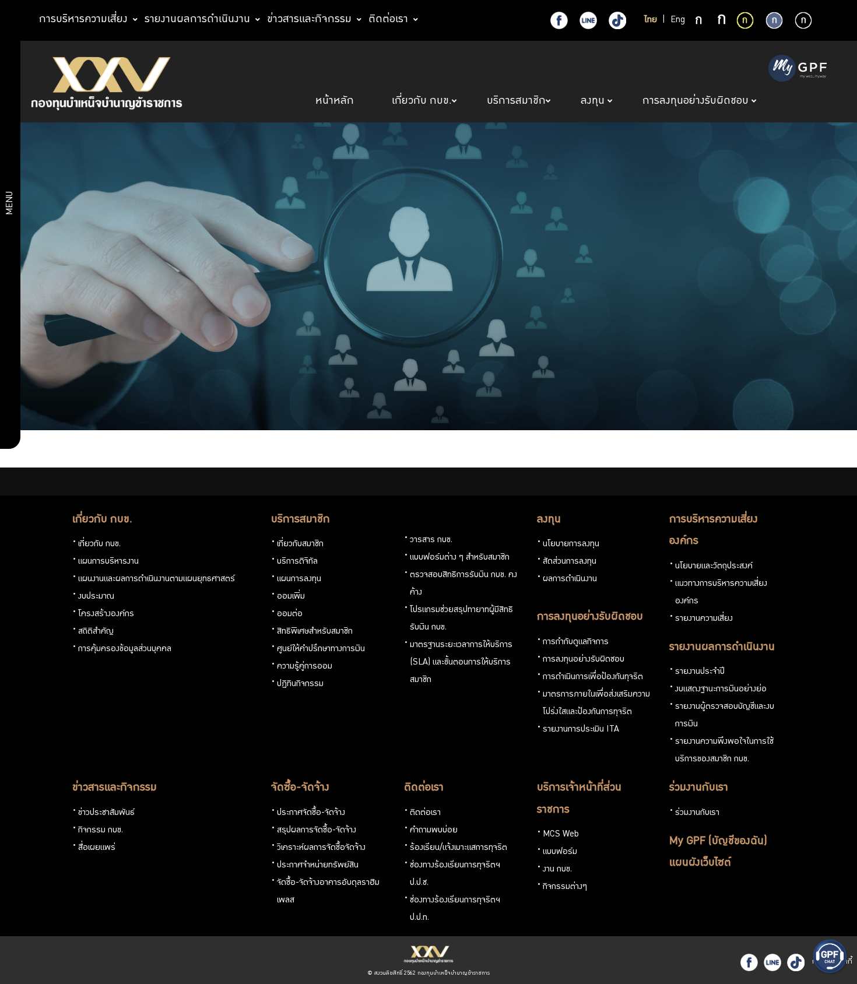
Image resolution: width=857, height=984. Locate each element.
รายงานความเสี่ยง (704, 619)
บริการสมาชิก (300, 520)
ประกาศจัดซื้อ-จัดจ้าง (311, 813)
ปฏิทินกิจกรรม (300, 684)
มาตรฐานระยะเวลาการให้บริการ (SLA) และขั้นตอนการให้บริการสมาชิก (461, 663)
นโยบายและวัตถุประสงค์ (714, 566)
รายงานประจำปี (700, 672)
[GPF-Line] (588, 20)
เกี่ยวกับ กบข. (102, 520)
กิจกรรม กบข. (100, 830)
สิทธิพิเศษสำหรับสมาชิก (315, 631)
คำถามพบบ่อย (434, 830)
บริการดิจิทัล (297, 561)
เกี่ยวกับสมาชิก (300, 544)
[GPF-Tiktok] (617, 20)
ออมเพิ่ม (291, 596)
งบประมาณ (96, 596)
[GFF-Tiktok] (795, 962)
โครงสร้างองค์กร (106, 614)
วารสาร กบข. (431, 540)
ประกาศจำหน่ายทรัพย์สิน (318, 865)
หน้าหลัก (336, 101)
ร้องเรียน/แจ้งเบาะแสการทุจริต (458, 848)
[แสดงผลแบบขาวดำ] (803, 20)
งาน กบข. (557, 869)
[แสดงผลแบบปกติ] (774, 20)
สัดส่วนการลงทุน (569, 561)
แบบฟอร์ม (560, 852)
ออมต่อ (290, 614)
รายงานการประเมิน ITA (581, 729)
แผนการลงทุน (299, 579)
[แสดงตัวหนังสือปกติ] (699, 21)
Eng (677, 20)
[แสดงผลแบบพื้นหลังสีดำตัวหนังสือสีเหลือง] (745, 20)
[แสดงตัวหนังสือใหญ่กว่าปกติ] (721, 21)
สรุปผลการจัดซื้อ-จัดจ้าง (316, 830)
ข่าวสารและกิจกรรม (114, 788)
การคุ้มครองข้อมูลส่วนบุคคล (124, 649)
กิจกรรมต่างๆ (565, 887)
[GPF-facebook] (559, 20)
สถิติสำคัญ (96, 631)
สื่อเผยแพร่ (96, 848)
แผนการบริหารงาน (108, 561)
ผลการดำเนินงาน (570, 579)
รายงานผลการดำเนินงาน (722, 648)
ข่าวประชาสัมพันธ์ (106, 813)
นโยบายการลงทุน (571, 544)
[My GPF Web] (797, 69)
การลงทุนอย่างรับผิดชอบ (590, 617)
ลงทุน (549, 520)
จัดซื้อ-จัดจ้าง (300, 788)
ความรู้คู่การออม (304, 666)
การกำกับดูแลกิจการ (576, 642)
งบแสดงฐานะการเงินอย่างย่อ (721, 689)
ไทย (650, 20)
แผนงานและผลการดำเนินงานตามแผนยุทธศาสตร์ (156, 579)
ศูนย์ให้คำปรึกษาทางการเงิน (321, 649)
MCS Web (561, 834)
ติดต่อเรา (424, 788)
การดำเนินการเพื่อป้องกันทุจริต (593, 677)
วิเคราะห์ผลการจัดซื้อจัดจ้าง (321, 848)
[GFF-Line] (772, 962)
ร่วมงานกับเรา (698, 788)
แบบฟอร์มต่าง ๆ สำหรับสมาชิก (460, 557)
